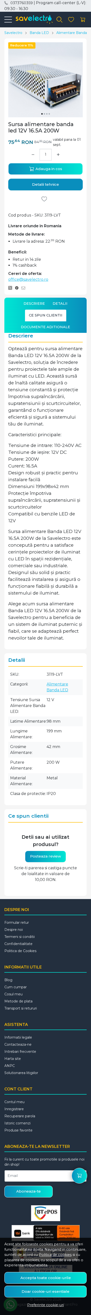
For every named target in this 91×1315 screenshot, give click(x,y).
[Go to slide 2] (44, 114)
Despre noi (13, 929)
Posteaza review (45, 856)
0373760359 (21, 3)
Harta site (12, 1058)
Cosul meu (13, 994)
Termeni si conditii (19, 937)
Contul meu (14, 1102)
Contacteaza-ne (18, 1044)
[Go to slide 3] (47, 114)
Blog (8, 980)
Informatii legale (18, 1037)
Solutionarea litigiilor (21, 1073)
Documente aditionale (45, 327)
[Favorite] (71, 20)
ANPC (9, 1066)
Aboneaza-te (28, 1191)
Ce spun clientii (45, 315)
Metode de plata (18, 1001)
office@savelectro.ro (28, 279)
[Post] (11, 288)
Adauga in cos (48, 168)
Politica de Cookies (20, 951)
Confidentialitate (18, 944)
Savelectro (13, 33)
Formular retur (16, 922)
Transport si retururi (20, 1008)
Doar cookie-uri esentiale (45, 1291)
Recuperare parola (19, 1116)
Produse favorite (18, 1130)
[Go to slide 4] (49, 114)
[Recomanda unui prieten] (24, 288)
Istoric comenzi (17, 1123)
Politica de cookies (55, 1254)
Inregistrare (14, 1109)
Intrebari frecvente (20, 1051)
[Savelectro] (32, 19)
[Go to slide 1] (42, 114)
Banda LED (39, 33)
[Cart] (83, 20)
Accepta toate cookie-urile (45, 1277)
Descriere (34, 303)
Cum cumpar (15, 987)
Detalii (60, 303)
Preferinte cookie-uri (45, 1305)
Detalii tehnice (45, 184)
